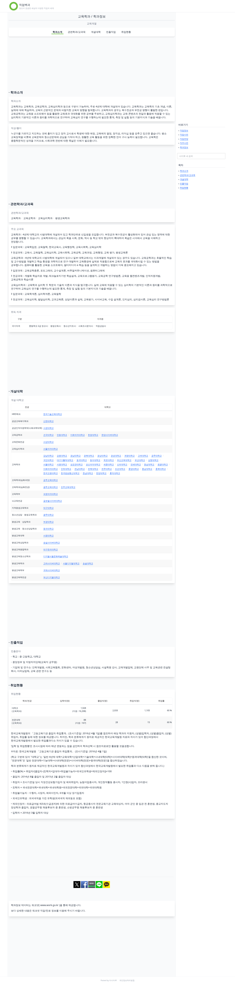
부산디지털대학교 (51, 577)
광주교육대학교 (50, 487)
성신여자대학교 (93, 464)
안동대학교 (62, 434)
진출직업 (111, 31)
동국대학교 (82, 460)
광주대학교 (48, 514)
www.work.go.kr (49, 905)
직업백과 (24, 5)
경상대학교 (102, 455)
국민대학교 (48, 460)
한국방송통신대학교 (70, 473)
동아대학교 (95, 460)
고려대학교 (143, 455)
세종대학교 (109, 464)
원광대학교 (163, 464)
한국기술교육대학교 (52, 414)
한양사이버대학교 (110, 434)
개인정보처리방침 (127, 980)
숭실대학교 (88, 563)
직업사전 (184, 134)
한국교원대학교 (50, 473)
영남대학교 (149, 464)
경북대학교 (89, 455)
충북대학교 (161, 468)
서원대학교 (62, 464)
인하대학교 (66, 468)
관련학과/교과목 (77, 31)
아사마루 (113, 980)
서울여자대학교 (50, 448)
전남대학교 (79, 468)
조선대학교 (120, 468)
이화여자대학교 (77, 434)
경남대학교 (75, 455)
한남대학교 (88, 473)
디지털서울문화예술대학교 (55, 556)
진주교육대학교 (68, 487)
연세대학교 (136, 464)
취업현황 (126, 31)
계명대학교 (129, 455)
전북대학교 (93, 468)
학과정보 (184, 147)
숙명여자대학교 (50, 494)
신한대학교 (48, 421)
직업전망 (184, 138)
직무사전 (184, 143)
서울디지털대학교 (71, 563)
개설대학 (96, 31)
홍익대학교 (115, 473)
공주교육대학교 (50, 480)
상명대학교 (153, 460)
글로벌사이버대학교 (52, 500)
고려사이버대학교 (51, 563)
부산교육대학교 (124, 460)
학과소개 (57, 31)
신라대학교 (122, 464)
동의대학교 (48, 528)
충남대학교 (147, 468)
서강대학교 (48, 441)
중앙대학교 (134, 468)
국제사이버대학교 (51, 570)
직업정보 (184, 130)
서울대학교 (48, 464)
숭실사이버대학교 (51, 542)
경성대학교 (116, 455)
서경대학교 (48, 428)
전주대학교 (107, 468)
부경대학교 (48, 521)
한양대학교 (93, 434)
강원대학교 (62, 455)
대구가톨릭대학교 (65, 460)
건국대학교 (48, 434)
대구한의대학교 (50, 549)
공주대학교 (156, 455)
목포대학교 (109, 460)
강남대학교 (48, 455)
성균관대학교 (76, 464)
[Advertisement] (92, 63)
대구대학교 (48, 507)
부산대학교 (140, 460)
